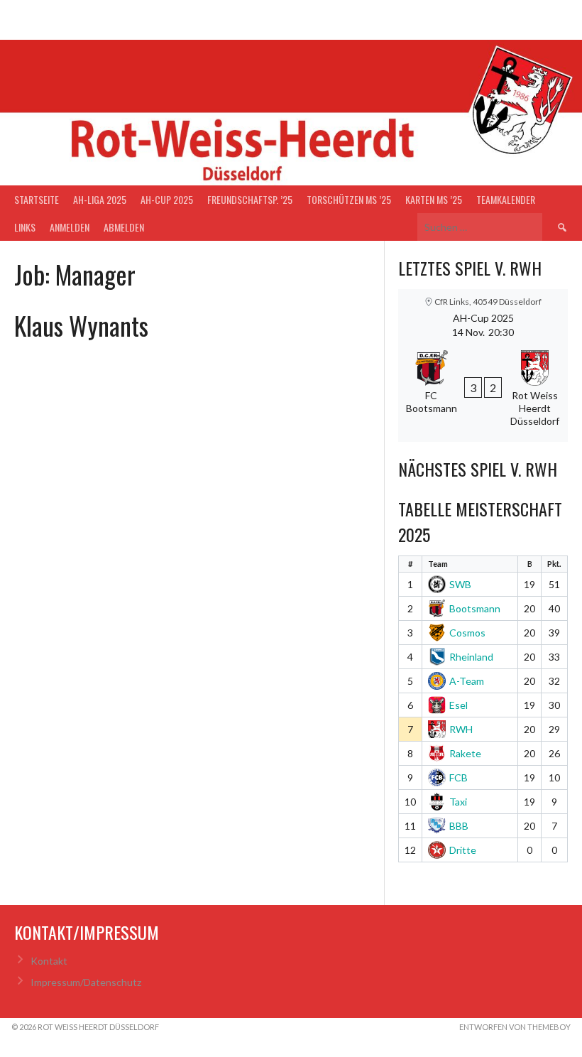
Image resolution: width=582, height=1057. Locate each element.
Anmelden (69, 226)
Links (24, 226)
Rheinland (471, 657)
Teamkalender (505, 199)
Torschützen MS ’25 (349, 199)
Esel (458, 705)
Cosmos (467, 633)
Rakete (465, 753)
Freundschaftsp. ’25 (249, 199)
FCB (458, 777)
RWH (461, 729)
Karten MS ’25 (433, 199)
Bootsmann (474, 608)
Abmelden (124, 226)
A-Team (466, 681)
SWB (460, 584)
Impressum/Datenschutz (86, 982)
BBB (458, 826)
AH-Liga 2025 (99, 199)
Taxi (458, 802)
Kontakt (49, 961)
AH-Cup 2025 (167, 199)
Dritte (462, 850)
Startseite (36, 199)
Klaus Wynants (81, 325)
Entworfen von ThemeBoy (515, 1026)
